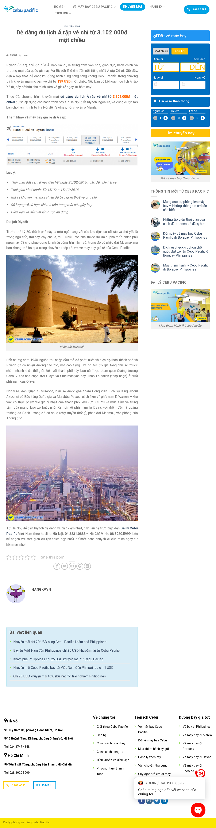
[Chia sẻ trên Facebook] (56, 566)
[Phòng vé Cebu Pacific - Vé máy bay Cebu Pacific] (24, 9)
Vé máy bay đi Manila (197, 735)
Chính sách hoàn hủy (111, 743)
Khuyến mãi (132, 6)
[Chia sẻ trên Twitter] (64, 566)
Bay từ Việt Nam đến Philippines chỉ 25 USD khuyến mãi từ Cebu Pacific (66, 651)
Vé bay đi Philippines (197, 727)
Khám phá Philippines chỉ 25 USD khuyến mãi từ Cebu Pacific (58, 659)
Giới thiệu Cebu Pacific (112, 727)
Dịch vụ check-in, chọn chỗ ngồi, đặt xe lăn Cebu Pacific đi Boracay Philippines (186, 251)
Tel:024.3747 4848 (17, 746)
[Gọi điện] (200, 775)
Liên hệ (102, 735)
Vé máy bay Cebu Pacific (93, 7)
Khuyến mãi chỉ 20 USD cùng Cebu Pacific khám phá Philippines (60, 642)
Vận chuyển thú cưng (152, 765)
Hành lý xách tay (149, 757)
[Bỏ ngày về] (202, 84)
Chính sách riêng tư (110, 752)
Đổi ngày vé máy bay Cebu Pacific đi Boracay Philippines (185, 235)
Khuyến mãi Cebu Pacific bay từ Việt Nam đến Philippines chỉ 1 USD (63, 668)
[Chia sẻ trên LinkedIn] (87, 566)
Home (58, 7)
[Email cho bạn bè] (72, 566)
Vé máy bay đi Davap (197, 757)
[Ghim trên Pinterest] (79, 566)
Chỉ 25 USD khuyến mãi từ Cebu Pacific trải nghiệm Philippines (59, 676)
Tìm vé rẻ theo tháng (173, 101)
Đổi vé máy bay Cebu (152, 740)
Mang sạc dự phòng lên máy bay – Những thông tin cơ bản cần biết (185, 206)
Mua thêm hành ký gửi (153, 749)
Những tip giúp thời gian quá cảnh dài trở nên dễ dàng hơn (184, 222)
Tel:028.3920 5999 (17, 772)
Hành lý (156, 7)
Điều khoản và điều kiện (113, 760)
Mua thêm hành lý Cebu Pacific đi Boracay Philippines (185, 267)
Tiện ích (61, 13)
